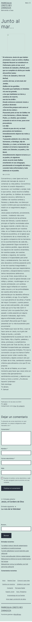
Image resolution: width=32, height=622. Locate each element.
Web (2, 468)
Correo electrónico (8, 458)
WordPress (17, 614)
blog (14, 406)
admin (5, 404)
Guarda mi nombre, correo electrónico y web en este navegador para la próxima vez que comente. (17, 480)
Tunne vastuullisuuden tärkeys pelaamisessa (15, 556)
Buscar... (4, 524)
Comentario (5, 429)
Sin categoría (20, 406)
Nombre (4, 448)
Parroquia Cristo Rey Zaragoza (6, 5)
